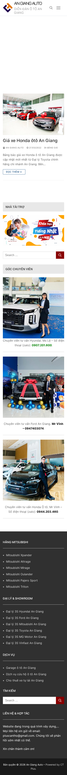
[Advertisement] (33, 61)
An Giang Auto (26, 8)
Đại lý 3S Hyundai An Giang (25, 621)
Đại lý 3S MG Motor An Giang (26, 647)
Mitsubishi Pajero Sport (22, 590)
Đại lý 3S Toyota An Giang (24, 640)
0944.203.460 (47, 522)
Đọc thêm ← (14, 181)
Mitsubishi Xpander (19, 565)
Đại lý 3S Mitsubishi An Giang (26, 634)
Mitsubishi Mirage (18, 578)
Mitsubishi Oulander (19, 584)
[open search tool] (51, 12)
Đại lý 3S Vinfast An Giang (24, 653)
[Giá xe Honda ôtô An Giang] (33, 124)
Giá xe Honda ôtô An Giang (30, 150)
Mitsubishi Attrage (18, 571)
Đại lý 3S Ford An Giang (22, 628)
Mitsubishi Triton (17, 597)
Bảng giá (52, 158)
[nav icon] (58, 13)
